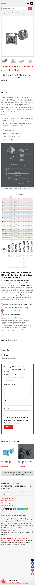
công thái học (18, 295)
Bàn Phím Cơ (12, 13)
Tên (6, 400)
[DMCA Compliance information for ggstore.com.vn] (8, 509)
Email (6, 409)
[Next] (29, 37)
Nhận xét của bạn (10, 384)
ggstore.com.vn (15, 315)
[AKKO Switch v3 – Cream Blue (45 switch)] (9, 451)
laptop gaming (16, 538)
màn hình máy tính (10, 540)
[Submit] (30, 8)
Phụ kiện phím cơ (23, 13)
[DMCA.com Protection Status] (22, 509)
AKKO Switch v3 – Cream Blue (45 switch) (8, 462)
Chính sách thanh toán (8, 500)
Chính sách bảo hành (8, 498)
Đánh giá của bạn (10, 374)
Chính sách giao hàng (8, 503)
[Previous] (5, 37)
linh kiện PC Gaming (11, 277)
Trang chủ (4, 13)
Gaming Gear (26, 275)
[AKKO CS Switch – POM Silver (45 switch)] (26, 451)
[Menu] (32, 3)
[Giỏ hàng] (28, 3)
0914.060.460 (15, 483)
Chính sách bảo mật (7, 505)
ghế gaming (13, 297)
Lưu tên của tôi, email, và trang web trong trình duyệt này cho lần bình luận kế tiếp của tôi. (16, 420)
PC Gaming (13, 275)
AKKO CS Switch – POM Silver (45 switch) (25, 462)
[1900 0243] (3, 581)
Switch (31, 13)
